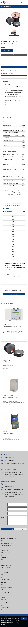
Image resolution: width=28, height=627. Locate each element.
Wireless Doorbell (6, 579)
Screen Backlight (6, 567)
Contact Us (4, 602)
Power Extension (6, 577)
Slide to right (20, 529)
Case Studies (5, 599)
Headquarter (5, 605)
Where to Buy (5, 609)
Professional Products (7, 538)
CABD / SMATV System (7, 543)
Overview (4, 595)
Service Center (5, 607)
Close (23, 618)
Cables (4, 540)
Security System (6, 552)
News (3, 597)
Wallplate (4, 574)
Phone (2, 509)
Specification (13, 70)
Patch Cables (5, 570)
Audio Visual (5, 555)
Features (3, 70)
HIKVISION (5, 557)
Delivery (4, 584)
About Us (4, 592)
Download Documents (7, 73)
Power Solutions (6, 559)
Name (2, 504)
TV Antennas (5, 572)
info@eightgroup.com (10, 469)
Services (3, 582)
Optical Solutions (6, 548)
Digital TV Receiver (6, 565)
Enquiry (3, 517)
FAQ (3, 589)
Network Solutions (6, 545)
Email (2, 513)
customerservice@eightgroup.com (14, 489)
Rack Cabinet (5, 550)
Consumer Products (6, 563)
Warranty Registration (7, 587)
